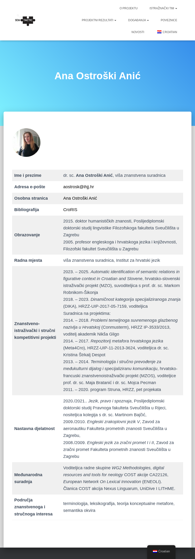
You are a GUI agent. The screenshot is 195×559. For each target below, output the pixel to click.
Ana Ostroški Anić (80, 198)
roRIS (71, 209)
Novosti (138, 32)
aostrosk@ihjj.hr (78, 186)
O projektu (129, 8)
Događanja (137, 20)
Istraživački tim (162, 8)
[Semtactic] (23, 20)
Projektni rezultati (98, 20)
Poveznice (169, 20)
